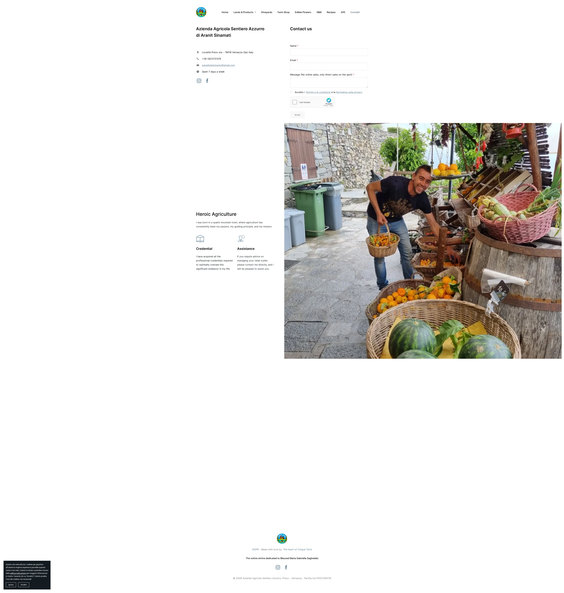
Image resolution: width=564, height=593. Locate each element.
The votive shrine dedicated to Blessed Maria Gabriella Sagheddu (282, 558)
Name (293, 45)
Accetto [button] (24, 585)
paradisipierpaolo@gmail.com (218, 65)
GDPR (255, 549)
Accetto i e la (328, 92)
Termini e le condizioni (318, 92)
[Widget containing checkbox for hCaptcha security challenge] (312, 102)
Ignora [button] (11, 585)
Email (293, 60)
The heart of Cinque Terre (297, 549)
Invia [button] (297, 114)
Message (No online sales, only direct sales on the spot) (321, 74)
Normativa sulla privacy (349, 92)
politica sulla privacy (18, 573)
